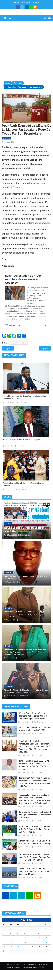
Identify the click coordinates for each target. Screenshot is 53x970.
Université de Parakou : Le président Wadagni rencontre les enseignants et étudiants (34, 815)
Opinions (8, 573)
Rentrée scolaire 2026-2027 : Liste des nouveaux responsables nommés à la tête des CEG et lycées (33, 765)
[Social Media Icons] (5, 895)
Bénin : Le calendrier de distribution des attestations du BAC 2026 (34, 728)
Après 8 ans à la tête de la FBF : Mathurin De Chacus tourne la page (34, 842)
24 (4, 947)
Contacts (36, 2)
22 (39, 942)
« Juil (4, 957)
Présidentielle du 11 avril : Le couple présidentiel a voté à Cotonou (25, 484)
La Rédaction (26, 2)
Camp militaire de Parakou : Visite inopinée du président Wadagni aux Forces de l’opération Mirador (34, 857)
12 (18, 938)
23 (46, 942)
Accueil (16, 2)
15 (39, 938)
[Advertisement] (26, 51)
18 (11, 942)
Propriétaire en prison (18, 343)
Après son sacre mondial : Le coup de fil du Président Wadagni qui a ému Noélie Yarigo (34, 829)
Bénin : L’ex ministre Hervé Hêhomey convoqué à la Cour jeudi (25, 441)
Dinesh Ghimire (40, 967)
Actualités (6, 138)
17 (4, 942)
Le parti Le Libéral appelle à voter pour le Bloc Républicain (9, 349)
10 (4, 938)
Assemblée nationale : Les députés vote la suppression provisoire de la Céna (24, 397)
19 (18, 942)
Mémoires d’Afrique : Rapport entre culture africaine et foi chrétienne (26, 577)
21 (32, 942)
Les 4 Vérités (23, 402)
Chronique (8, 608)
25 (11, 947)
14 (32, 938)
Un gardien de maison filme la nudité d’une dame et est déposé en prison (46, 349)
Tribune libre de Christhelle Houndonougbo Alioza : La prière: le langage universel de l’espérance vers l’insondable (26, 614)
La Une (8, 523)
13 (25, 938)
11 (11, 938)
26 (18, 947)
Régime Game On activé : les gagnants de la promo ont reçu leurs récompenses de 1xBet (32, 716)
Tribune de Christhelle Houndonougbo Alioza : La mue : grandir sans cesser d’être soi (26, 691)
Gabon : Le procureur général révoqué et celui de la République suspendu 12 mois (33, 871)
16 (46, 938)
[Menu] (10, 18)
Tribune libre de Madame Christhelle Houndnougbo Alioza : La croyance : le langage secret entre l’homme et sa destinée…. (25, 652)
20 (25, 942)
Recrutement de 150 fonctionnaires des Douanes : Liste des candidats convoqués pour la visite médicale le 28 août (34, 782)
